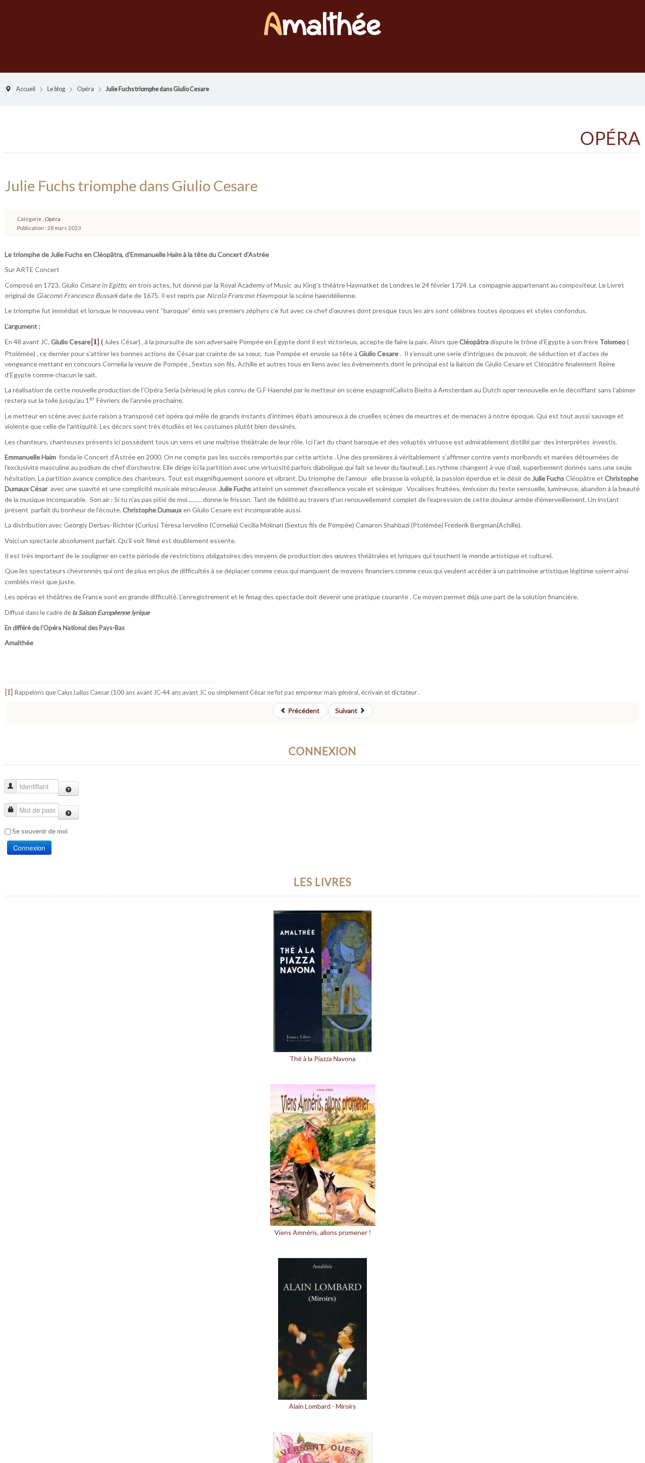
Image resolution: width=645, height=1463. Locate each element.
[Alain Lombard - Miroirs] (322, 1319)
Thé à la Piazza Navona (322, 1049)
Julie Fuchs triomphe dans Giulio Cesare (131, 176)
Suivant (347, 701)
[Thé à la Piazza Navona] (322, 971)
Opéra (85, 79)
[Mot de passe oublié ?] (68, 803)
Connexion (29, 838)
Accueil (25, 79)
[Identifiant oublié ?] (68, 779)
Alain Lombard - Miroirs (322, 1397)
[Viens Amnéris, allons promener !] (322, 1145)
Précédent (303, 701)
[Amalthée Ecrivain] (322, 19)
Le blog (56, 79)
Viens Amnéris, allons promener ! (322, 1223)
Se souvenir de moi (40, 821)
